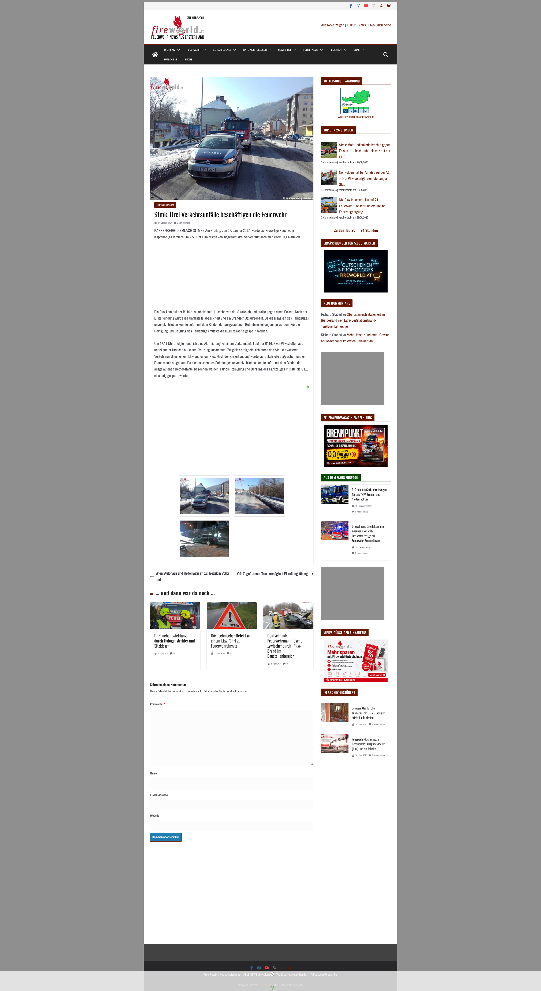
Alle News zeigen (332, 25)
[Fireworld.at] (155, 55)
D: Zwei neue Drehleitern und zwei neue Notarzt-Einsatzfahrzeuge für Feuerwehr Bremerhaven (368, 533)
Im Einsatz (169, 50)
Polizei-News (310, 50)
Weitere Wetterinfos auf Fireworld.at (356, 116)
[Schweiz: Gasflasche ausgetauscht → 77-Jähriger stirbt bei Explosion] (334, 717)
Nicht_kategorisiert (165, 205)
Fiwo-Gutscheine (379, 25)
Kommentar (157, 704)
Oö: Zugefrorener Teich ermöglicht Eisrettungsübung (272, 574)
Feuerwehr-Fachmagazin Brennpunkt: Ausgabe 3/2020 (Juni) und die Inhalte (369, 744)
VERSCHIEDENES (222, 50)
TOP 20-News (357, 25)
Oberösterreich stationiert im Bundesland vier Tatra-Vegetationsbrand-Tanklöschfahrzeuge (353, 320)
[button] (177, 50)
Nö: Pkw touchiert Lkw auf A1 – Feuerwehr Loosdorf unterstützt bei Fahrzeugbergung (362, 206)
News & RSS (285, 50)
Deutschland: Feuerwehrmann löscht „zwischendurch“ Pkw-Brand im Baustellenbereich (284, 645)
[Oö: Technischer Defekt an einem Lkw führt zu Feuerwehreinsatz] (232, 605)
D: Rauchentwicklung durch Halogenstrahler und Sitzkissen (174, 640)
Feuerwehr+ (194, 50)
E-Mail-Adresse (159, 795)
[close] (272, 974)
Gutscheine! (171, 59)
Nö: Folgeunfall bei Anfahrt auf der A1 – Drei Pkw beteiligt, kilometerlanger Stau (364, 178)
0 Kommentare (183, 223)
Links (357, 50)
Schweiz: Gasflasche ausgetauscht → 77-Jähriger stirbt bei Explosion (368, 713)
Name (153, 773)
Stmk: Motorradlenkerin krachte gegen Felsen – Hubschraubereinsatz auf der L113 (365, 151)
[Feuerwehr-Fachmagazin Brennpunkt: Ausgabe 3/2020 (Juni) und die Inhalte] (334, 748)
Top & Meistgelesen (255, 50)
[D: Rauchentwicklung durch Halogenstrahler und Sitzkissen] (175, 605)
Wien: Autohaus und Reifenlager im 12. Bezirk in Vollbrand (192, 576)
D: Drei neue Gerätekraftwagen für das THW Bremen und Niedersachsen (369, 494)
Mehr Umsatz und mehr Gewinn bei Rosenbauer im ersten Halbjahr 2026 (355, 338)
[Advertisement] (352, 378)
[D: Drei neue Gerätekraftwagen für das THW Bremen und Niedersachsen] (334, 502)
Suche (188, 59)
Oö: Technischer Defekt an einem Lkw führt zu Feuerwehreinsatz (231, 640)
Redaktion (336, 50)
